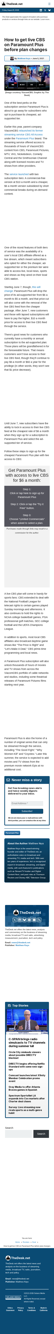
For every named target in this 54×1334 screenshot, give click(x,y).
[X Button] (15, 920)
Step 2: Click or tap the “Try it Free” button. (27, 506)
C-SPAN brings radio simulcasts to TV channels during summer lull (27, 1042)
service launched (19, 174)
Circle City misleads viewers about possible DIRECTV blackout (25, 1055)
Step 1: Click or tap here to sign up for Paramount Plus (27, 493)
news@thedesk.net (21, 942)
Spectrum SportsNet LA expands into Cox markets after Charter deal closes (27, 1098)
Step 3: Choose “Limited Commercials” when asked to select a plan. (26, 519)
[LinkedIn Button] (20, 920)
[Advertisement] (28, 220)
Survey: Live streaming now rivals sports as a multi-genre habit (25, 1110)
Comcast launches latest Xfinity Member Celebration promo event (27, 1078)
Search (9, 1127)
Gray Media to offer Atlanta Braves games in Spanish (24, 1088)
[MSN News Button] (34, 920)
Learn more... (45, 19)
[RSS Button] (39, 920)
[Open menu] (49, 4)
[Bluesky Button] (24, 920)
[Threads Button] (29, 920)
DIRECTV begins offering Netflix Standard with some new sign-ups (27, 1066)
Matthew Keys (24, 58)
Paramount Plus (25, 138)
